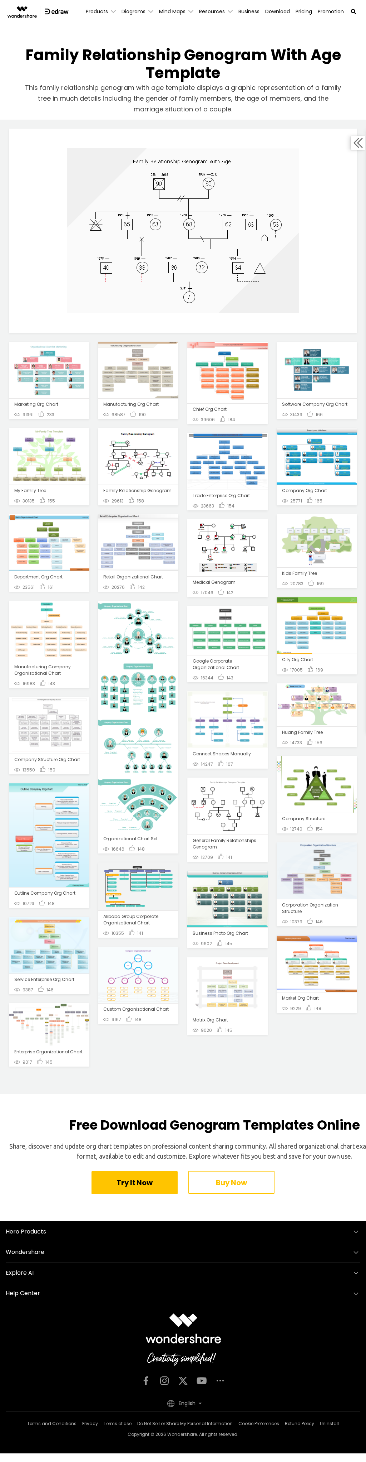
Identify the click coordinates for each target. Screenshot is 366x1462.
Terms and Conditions (51, 1423)
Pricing (304, 11)
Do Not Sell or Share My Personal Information (185, 1423)
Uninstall (329, 1423)
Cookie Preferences (258, 1423)
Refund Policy (299, 1423)
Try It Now (134, 1183)
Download (277, 11)
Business (248, 11)
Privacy (90, 1423)
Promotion (331, 11)
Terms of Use (118, 1423)
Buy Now (231, 1183)
